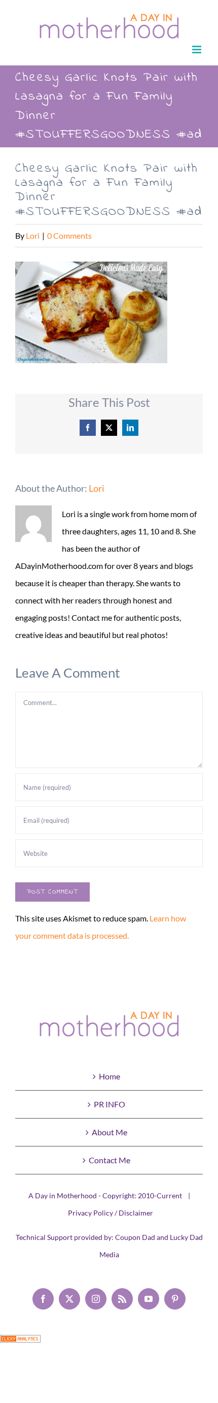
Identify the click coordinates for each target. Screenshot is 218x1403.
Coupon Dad (135, 1237)
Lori (33, 235)
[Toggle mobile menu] (197, 49)
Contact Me (109, 1160)
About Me (109, 1132)
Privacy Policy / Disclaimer (110, 1212)
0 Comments (69, 235)
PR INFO (109, 1104)
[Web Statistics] (20, 1343)
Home (109, 1076)
